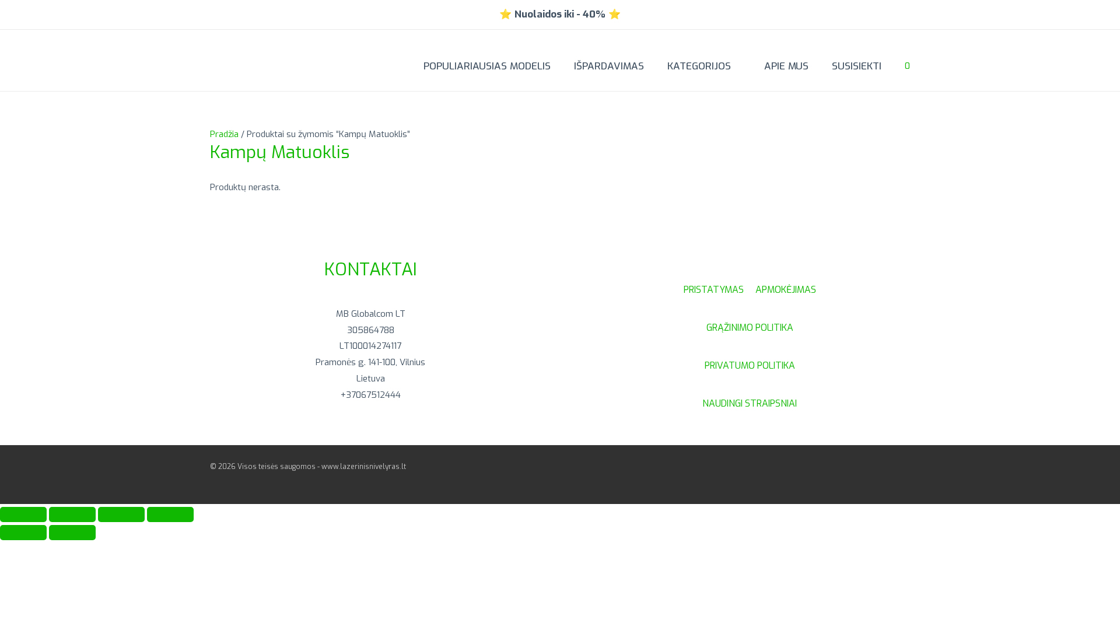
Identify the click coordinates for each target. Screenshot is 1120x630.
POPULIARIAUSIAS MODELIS (487, 66)
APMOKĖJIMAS (785, 290)
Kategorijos (699, 66)
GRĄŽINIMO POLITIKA (749, 327)
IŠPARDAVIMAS (609, 66)
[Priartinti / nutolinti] (23, 514)
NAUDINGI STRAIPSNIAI (749, 403)
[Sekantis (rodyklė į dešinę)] (72, 532)
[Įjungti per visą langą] (72, 514)
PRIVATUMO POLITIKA (750, 365)
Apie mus (786, 66)
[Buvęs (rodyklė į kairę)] (23, 532)
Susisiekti (856, 66)
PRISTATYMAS (719, 290)
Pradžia (224, 134)
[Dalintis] (121, 514)
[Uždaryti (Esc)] (170, 514)
